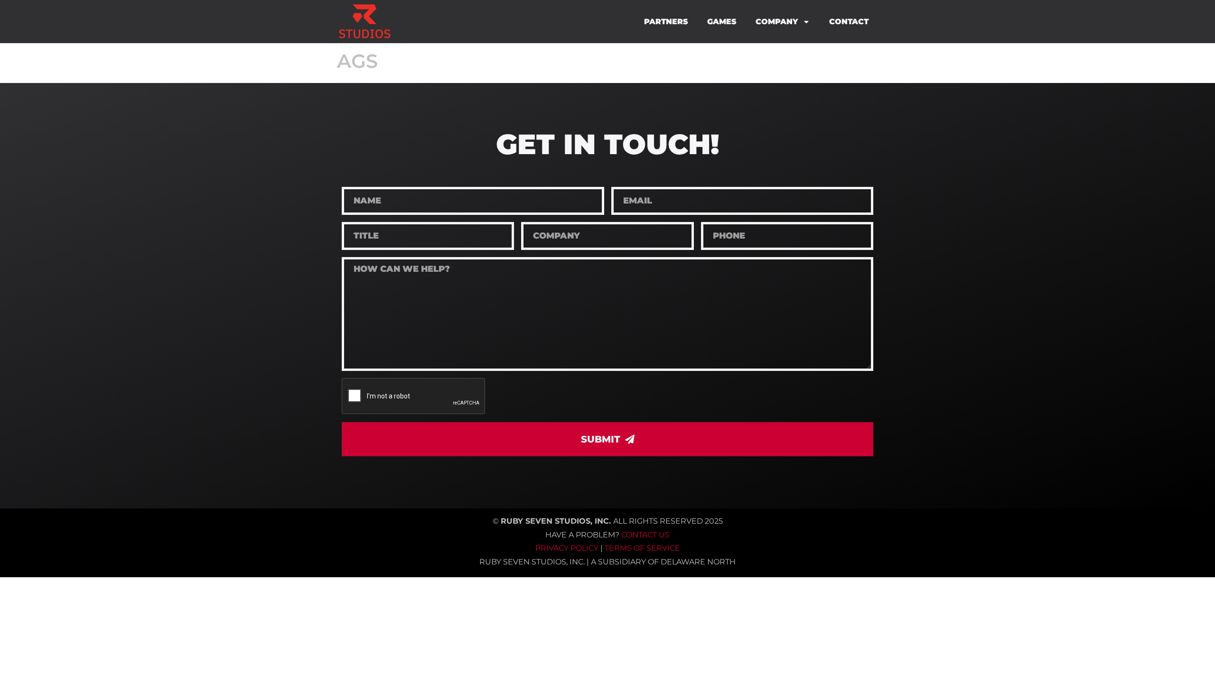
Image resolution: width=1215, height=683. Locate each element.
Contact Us (645, 534)
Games (722, 21)
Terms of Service (642, 548)
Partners (666, 21)
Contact (849, 21)
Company (777, 21)
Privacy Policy (566, 548)
